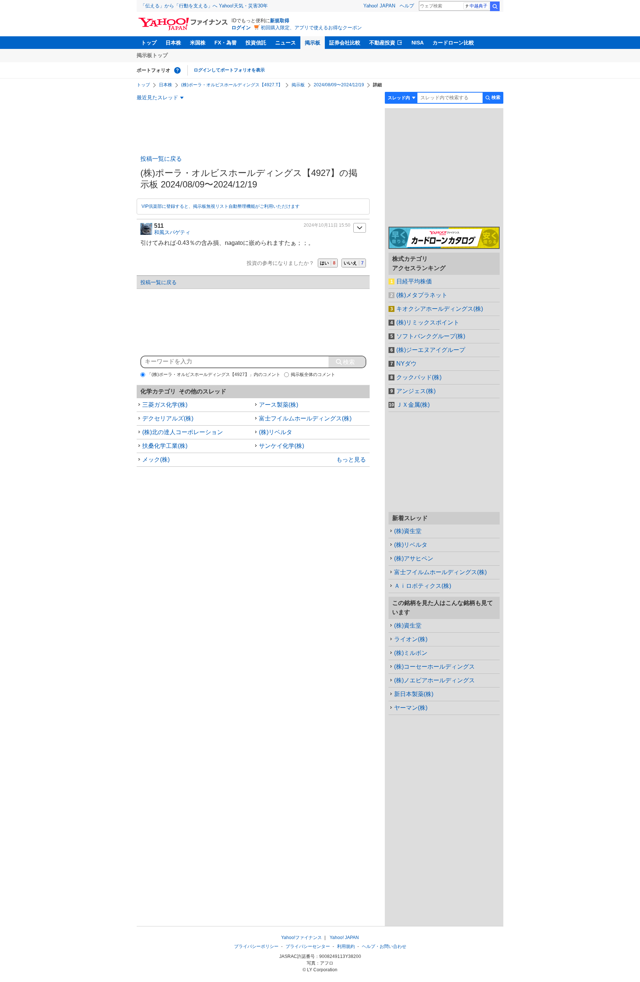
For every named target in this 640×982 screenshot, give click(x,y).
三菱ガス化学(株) (164, 405)
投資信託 (256, 43)
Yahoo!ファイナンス (301, 937)
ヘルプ (407, 6)
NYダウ (406, 363)
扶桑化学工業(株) (164, 446)
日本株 (173, 43)
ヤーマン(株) (410, 708)
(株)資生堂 (407, 531)
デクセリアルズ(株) (167, 418)
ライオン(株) (410, 639)
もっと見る (351, 459)
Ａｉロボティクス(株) (422, 586)
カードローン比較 (453, 43)
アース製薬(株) (278, 405)
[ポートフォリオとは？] (177, 70)
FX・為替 (225, 43)
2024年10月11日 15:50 (327, 225)
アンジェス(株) (416, 391)
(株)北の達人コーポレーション (182, 432)
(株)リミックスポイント (427, 322)
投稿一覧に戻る (161, 159)
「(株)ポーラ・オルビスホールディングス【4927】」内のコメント (213, 374)
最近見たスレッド (157, 97)
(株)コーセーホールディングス (434, 666)
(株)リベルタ (275, 432)
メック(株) (156, 459)
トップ (149, 43)
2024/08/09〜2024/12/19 (339, 84)
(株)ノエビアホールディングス (434, 680)
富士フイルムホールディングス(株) (305, 418)
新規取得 (279, 20)
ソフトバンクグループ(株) (430, 336)
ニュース (285, 43)
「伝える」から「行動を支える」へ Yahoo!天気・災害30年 (204, 6)
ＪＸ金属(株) (413, 405)
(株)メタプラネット (421, 295)
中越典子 (478, 6)
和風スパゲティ (172, 232)
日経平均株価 (414, 281)
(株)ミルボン (410, 653)
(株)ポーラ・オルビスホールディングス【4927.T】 (232, 84)
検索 (495, 6)
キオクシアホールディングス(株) (439, 309)
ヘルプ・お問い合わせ (384, 946)
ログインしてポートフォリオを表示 (229, 70)
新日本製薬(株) (413, 694)
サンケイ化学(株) (281, 446)
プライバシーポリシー (256, 946)
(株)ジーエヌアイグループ (430, 350)
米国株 (198, 43)
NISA (417, 43)
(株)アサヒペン (413, 558)
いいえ (354, 263)
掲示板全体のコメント (313, 374)
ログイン (241, 27)
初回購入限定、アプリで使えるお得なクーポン (311, 27)
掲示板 (312, 43)
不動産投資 (382, 43)
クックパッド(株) (418, 377)
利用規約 (346, 946)
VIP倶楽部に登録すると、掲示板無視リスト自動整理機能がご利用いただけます (220, 206)
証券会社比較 (344, 43)
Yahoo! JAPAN (379, 6)
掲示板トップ (152, 55)
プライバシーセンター (308, 946)
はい (328, 263)
